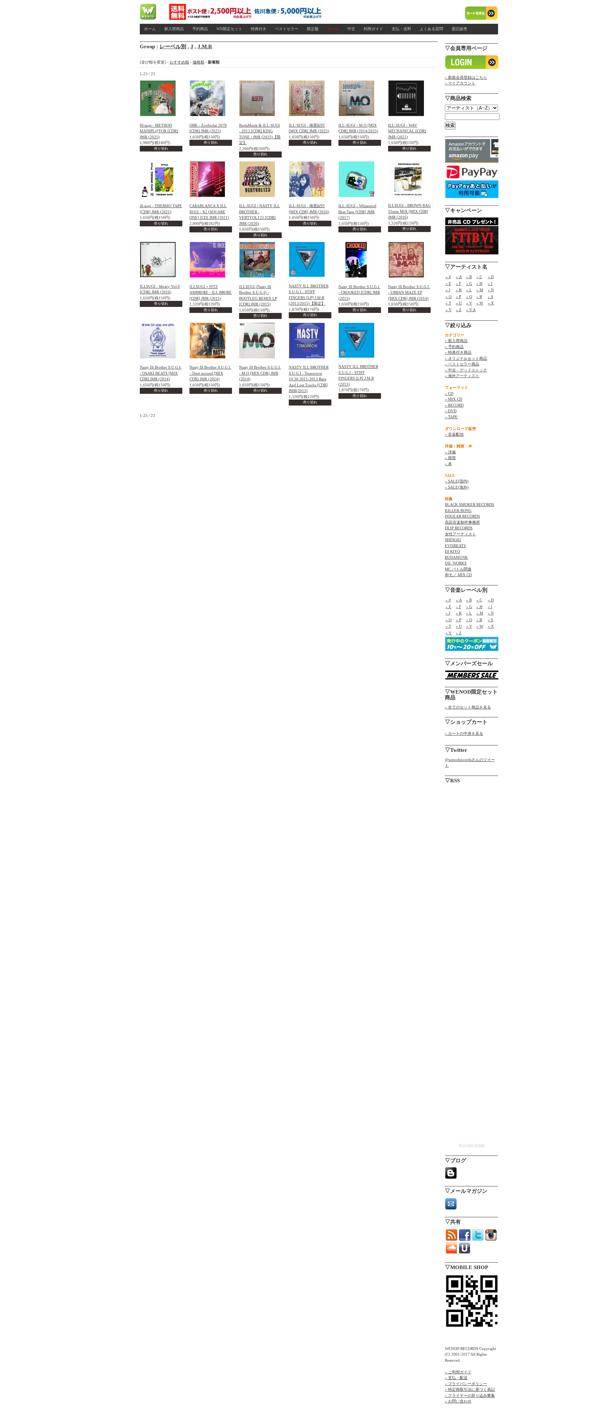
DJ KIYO (452, 551)
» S (490, 296)
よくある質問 (431, 29)
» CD (449, 393)
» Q (469, 296)
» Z (459, 310)
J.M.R (205, 46)
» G (469, 283)
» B (469, 277)
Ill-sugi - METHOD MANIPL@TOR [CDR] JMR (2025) (159, 131)
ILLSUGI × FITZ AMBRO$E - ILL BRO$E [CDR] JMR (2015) (210, 293)
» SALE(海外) (457, 487)
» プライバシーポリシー (466, 1384)
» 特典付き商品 (458, 352)
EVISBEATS (455, 546)
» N (491, 290)
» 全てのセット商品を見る (468, 707)
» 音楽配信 (454, 434)
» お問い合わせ (458, 1401)
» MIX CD (453, 399)
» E (448, 283)
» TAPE (451, 417)
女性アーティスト (460, 534)
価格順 (198, 62)
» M (479, 290)
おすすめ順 (179, 62)
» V (469, 303)
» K (459, 290)
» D (491, 277)
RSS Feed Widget (472, 1145)
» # (448, 277)
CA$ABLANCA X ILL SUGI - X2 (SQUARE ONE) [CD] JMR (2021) (209, 212)
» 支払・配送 (456, 1378)
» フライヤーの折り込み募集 (470, 1395)
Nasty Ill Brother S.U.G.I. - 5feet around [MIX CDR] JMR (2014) (210, 373)
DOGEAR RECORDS (462, 516)
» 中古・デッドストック (466, 370)
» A (459, 277)
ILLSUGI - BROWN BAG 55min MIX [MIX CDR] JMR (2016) (409, 211)
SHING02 (453, 540)
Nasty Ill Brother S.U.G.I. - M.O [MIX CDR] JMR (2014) (260, 373)
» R (479, 296)
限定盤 (313, 29)
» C (479, 277)
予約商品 (200, 29)
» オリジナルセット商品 (466, 358)
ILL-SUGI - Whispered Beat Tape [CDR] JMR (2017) (357, 212)
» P (458, 296)
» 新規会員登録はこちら (466, 77)
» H (479, 283)
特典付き (258, 29)
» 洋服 (450, 452)
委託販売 (459, 29)
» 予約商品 (454, 347)
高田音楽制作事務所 (462, 522)
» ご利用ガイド (458, 1372)
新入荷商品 (174, 29)
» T (448, 303)
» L (469, 290)
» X (491, 303)
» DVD (451, 411)
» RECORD (454, 405)
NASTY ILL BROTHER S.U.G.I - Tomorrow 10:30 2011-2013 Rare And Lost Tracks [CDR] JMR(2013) (308, 379)
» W (479, 303)
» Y (449, 310)
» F (458, 283)
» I (490, 283)
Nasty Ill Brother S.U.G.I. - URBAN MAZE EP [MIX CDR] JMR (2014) (409, 293)
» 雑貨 (450, 458)
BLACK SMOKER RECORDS (469, 504)
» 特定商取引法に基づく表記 (470, 1389)
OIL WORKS (455, 563)
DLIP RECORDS (459, 528)
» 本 (448, 464)
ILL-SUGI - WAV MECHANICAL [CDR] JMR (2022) (407, 131)
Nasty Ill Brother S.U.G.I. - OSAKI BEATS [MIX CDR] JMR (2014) (161, 373)
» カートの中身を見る (464, 733)
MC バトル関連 (458, 569)
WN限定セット (229, 29)
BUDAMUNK (456, 557)
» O (449, 296)
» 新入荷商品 (456, 340)
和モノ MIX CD (458, 575)
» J (448, 290)
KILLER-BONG (458, 510)
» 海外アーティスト (462, 376)
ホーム (150, 29)
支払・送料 (401, 29)
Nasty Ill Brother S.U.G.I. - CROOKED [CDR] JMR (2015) (359, 293)
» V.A (471, 310)
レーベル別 (173, 46)
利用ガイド (373, 29)
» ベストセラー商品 (462, 364)
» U (459, 303)
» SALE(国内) (457, 481)
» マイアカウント (460, 83)
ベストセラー (286, 29)
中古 (351, 29)
